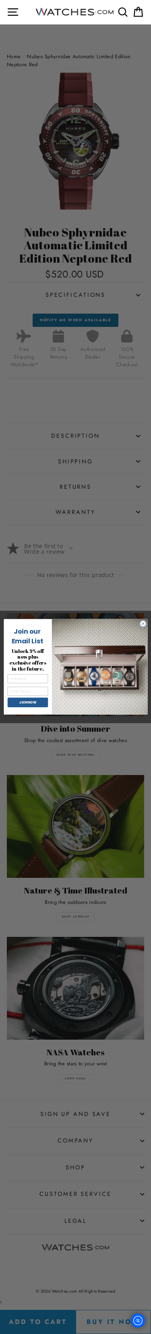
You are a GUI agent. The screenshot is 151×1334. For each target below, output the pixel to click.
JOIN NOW (27, 702)
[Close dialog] (143, 624)
